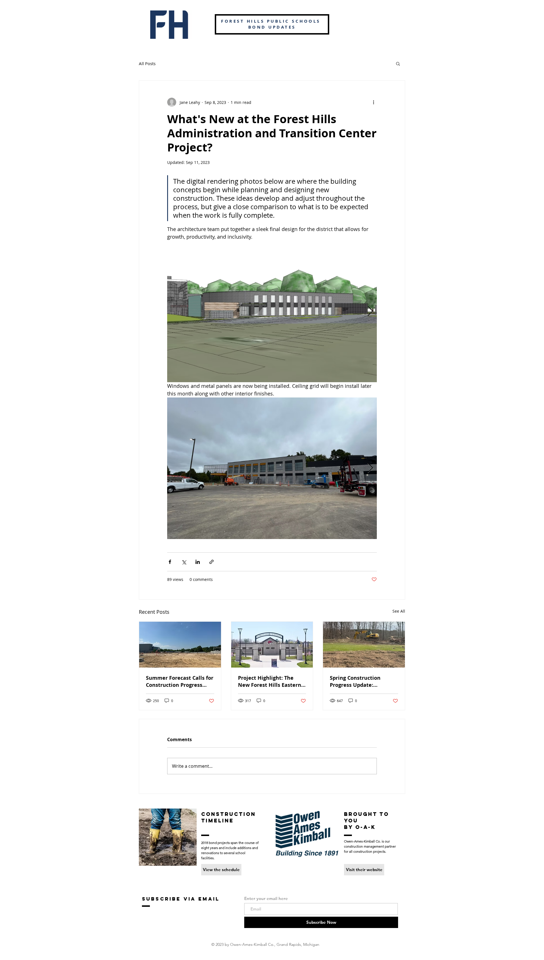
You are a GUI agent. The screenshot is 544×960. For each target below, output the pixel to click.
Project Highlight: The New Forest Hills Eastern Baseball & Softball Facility (269, 681)
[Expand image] (272, 311)
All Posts (147, 63)
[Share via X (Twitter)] (183, 562)
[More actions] (373, 102)
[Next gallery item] (370, 311)
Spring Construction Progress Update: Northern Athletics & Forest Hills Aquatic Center (357, 681)
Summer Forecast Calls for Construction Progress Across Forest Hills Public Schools (179, 681)
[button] (398, 63)
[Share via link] (211, 562)
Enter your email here (266, 898)
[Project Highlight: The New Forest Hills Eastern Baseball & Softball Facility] (272, 645)
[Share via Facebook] (170, 562)
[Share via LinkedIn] (197, 562)
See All (398, 611)
